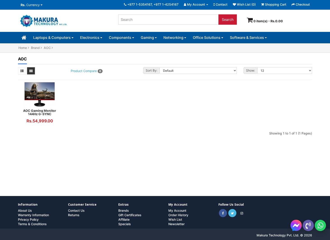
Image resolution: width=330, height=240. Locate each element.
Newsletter (176, 224)
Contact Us (76, 210)
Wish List (175, 219)
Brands (123, 210)
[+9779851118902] (320, 225)
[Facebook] (223, 213)
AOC (48, 48)
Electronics (90, 37)
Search (227, 19)
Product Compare (86, 71)
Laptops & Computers (52, 37)
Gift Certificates (129, 215)
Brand (36, 48)
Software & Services (247, 37)
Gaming (148, 37)
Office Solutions (207, 37)
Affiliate (124, 219)
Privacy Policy (28, 219)
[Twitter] (232, 213)
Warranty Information (33, 215)
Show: (250, 70)
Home (23, 48)
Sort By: (151, 70)
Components (120, 37)
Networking (173, 37)
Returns (73, 215)
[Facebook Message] (296, 225)
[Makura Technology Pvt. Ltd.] (65, 21)
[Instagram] (241, 213)
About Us (25, 210)
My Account (177, 210)
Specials (124, 224)
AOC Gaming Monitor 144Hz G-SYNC (39, 112)
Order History (178, 215)
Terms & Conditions (32, 224)
